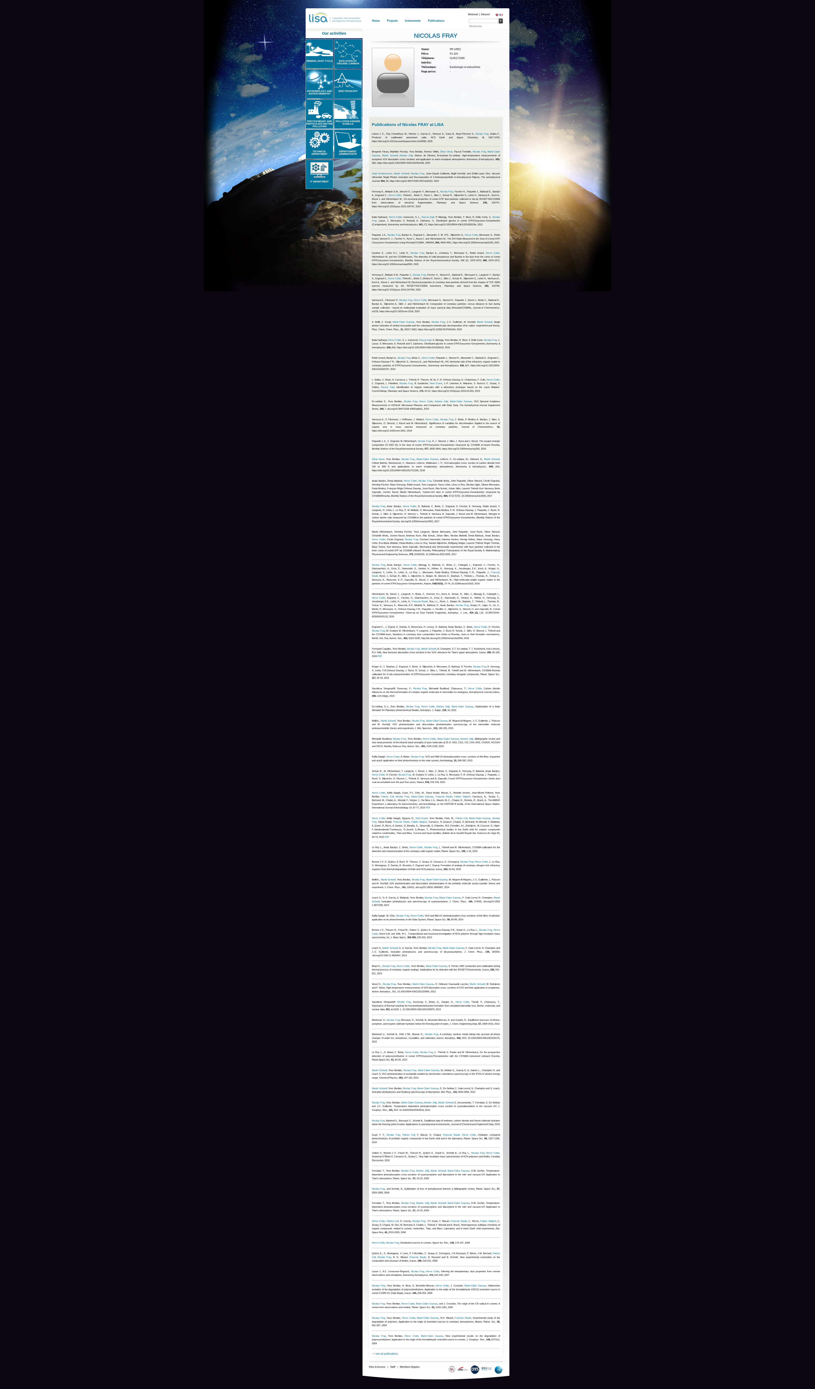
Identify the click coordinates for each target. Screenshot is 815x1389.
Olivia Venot (446, 151)
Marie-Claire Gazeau (404, 322)
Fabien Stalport (462, 796)
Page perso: (428, 71)
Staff (392, 1366)
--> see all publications (385, 1353)
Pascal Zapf (428, 217)
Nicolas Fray (482, 134)
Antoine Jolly (406, 155)
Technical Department (319, 152)
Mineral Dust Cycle (319, 61)
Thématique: (428, 67)
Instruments (413, 20)
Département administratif (348, 152)
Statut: (425, 49)
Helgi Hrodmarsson (382, 173)
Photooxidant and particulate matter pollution (319, 124)
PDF (380, 656)
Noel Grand (436, 383)
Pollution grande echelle (348, 122)
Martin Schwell (390, 155)
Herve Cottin (394, 195)
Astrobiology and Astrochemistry (319, 92)
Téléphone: (428, 58)
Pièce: (425, 53)
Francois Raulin (420, 601)
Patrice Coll (387, 796)
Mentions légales (410, 1366)
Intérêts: (426, 62)
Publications (436, 20)
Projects (392, 20)
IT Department (319, 181)
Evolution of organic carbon (348, 62)
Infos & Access (377, 1366)
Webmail (473, 14)
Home (376, 20)
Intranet (485, 14)
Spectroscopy (348, 91)
